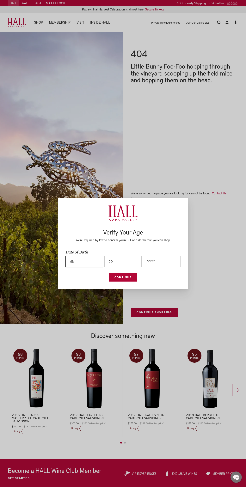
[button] (236, 477)
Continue (123, 277)
